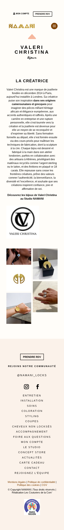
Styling (32, 416)
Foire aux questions (32, 436)
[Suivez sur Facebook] (38, 387)
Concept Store (32, 452)
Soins (32, 405)
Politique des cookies (28, 485)
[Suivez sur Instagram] (26, 387)
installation (32, 400)
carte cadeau (32, 462)
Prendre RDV (42, 14)
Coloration (32, 411)
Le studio (32, 447)
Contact (32, 467)
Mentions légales (17, 482)
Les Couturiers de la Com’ (38, 492)
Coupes (32, 421)
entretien (32, 395)
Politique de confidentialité (41, 482)
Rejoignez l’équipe (32, 473)
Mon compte (22, 13)
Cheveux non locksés (32, 426)
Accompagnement (32, 431)
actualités (32, 457)
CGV (44, 485)
